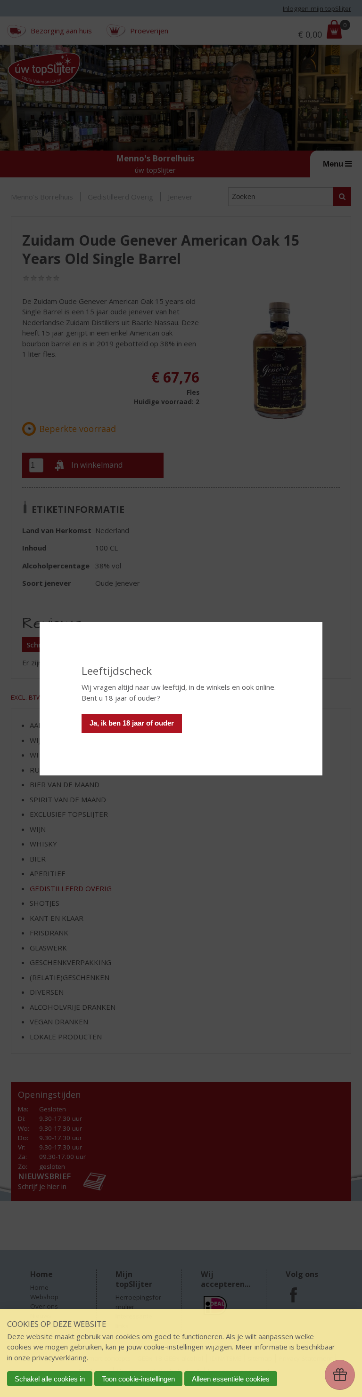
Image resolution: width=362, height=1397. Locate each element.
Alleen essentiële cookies (231, 1379)
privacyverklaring (59, 1357)
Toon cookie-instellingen (138, 1379)
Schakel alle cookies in (50, 1379)
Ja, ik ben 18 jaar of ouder (132, 723)
